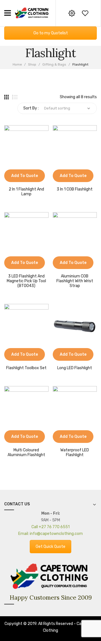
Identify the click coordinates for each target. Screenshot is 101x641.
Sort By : (31, 108)
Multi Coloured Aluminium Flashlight (26, 452)
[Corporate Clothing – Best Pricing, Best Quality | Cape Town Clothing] (32, 12)
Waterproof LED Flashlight (74, 452)
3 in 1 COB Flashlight (75, 189)
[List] (15, 97)
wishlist (85, 13)
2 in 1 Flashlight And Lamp (26, 191)
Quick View (17, 179)
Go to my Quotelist (50, 33)
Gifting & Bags (54, 64)
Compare (8, 179)
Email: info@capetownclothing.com (50, 533)
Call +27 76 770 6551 (50, 527)
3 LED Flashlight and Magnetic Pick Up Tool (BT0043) (26, 281)
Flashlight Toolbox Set (26, 368)
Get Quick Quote (50, 546)
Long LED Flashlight (74, 368)
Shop (32, 64)
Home (17, 64)
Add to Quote (24, 175)
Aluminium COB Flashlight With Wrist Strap (74, 281)
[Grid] (6, 97)
